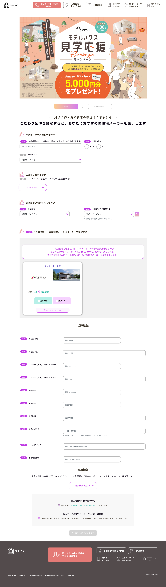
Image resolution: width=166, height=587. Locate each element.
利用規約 (22, 575)
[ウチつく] (11, 5)
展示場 (30, 292)
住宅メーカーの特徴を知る (135, 5)
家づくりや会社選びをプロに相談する (50, 5)
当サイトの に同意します (84, 505)
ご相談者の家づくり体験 (76, 5)
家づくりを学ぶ (155, 5)
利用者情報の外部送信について (54, 575)
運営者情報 (70, 575)
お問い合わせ (12, 575)
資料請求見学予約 (116, 5)
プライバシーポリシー (35, 575)
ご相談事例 (97, 5)
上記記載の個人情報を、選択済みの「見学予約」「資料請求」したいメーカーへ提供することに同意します (84, 518)
